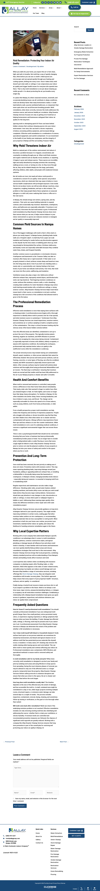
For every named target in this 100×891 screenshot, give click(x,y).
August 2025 (78, 129)
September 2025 (79, 126)
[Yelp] (51, 2)
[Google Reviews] (45, 2)
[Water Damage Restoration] (57, 849)
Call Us (75, 7)
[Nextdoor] (54, 2)
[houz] (60, 2)
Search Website (80, 869)
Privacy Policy (56, 883)
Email (94, 889)
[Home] (38, 833)
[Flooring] (53, 874)
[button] (83, 836)
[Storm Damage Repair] (57, 844)
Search (76, 27)
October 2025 (78, 122)
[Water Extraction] (56, 833)
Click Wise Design (87, 884)
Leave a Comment (19, 66)
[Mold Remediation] (57, 836)
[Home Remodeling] (57, 871)
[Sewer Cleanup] (56, 839)
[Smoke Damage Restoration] (57, 861)
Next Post (64, 742)
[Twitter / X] (48, 2)
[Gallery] (38, 839)
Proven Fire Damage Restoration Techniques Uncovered (82, 62)
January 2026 (78, 112)
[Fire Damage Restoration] (57, 855)
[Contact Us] (39, 843)
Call (76, 862)
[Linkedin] (57, 2)
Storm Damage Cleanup (30, 574)
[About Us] (39, 836)
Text (88, 889)
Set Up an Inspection (80, 14)
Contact (77, 865)
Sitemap (63, 883)
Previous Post (9, 742)
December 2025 (79, 116)
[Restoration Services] (57, 866)
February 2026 (79, 109)
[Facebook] (42, 2)
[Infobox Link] (72, 2)
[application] (45, 8)
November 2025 (79, 119)
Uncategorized (31, 66)
